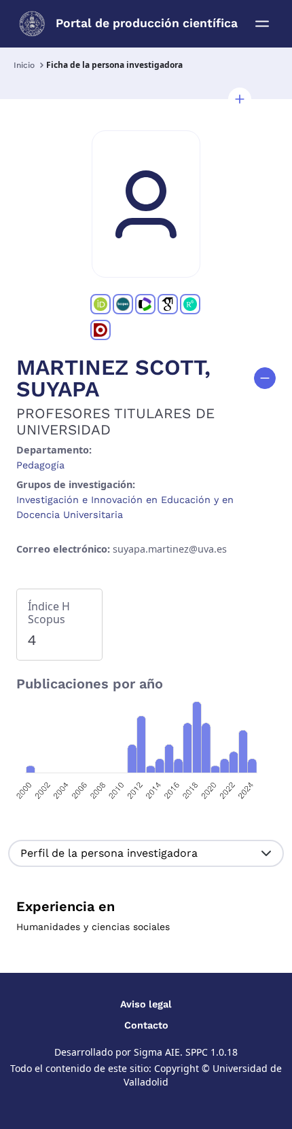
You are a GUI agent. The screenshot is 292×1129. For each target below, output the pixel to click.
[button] (240, 99)
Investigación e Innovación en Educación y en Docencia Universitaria (125, 507)
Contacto (146, 1025)
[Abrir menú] (262, 23)
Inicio (24, 65)
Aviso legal (146, 1004)
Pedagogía (40, 465)
